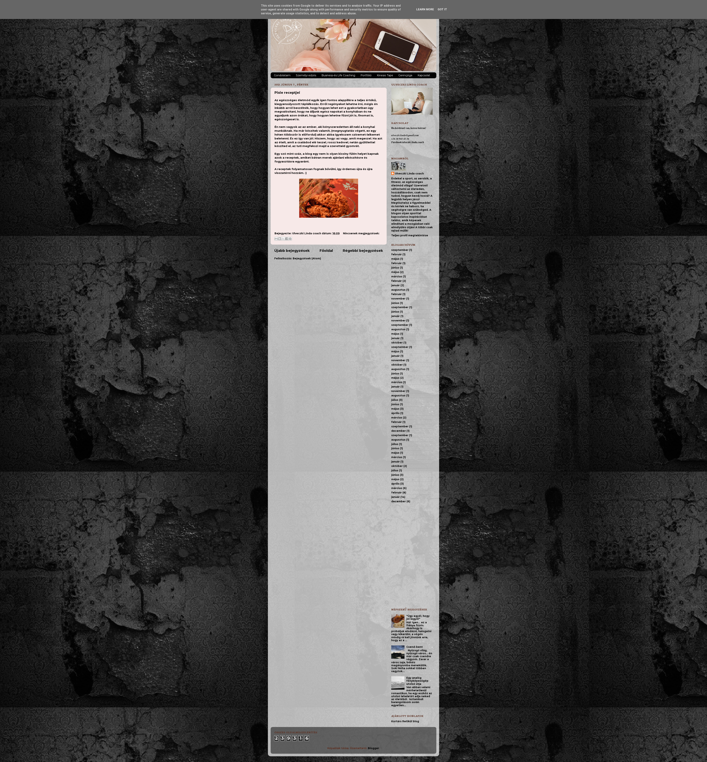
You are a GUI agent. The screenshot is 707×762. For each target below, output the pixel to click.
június (395, 267)
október (397, 342)
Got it (442, 9)
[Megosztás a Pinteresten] (290, 239)
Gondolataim (282, 75)
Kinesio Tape (385, 75)
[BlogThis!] (280, 239)
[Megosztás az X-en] (283, 239)
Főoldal (326, 250)
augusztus (398, 289)
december (398, 430)
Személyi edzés (306, 75)
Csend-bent (414, 646)
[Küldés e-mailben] (276, 239)
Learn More (425, 9)
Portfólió (366, 75)
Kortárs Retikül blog (405, 721)
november (398, 298)
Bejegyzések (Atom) (307, 258)
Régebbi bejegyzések (363, 250)
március (396, 276)
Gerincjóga (405, 75)
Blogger (373, 748)
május (395, 258)
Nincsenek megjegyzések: (361, 233)
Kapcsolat (424, 75)
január (395, 285)
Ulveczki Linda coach (409, 173)
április (395, 413)
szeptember (399, 249)
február (396, 254)
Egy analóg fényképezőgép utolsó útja (417, 680)
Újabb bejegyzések (292, 250)
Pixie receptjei (287, 93)
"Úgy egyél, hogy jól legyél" (418, 617)
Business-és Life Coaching (338, 75)
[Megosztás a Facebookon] (287, 239)
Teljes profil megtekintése (409, 235)
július (394, 399)
